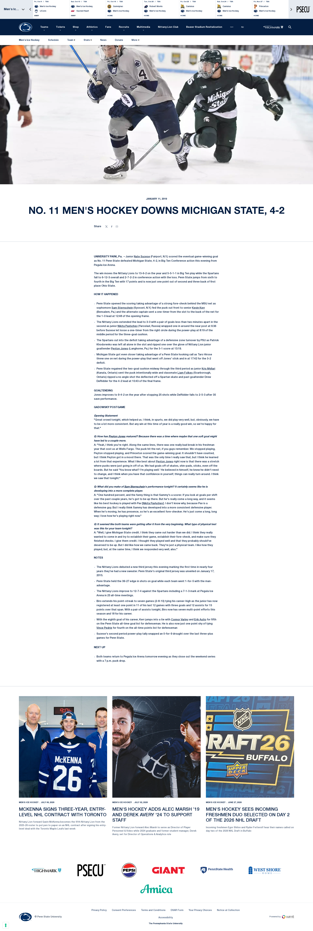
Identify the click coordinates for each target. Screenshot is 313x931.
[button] (30, 9)
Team (70, 40)
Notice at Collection (228, 910)
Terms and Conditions (153, 910)
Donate (119, 41)
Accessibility (165, 917)
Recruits (124, 27)
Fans (108, 27)
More (134, 40)
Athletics (92, 27)
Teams (44, 27)
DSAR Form (177, 910)
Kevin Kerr (198, 308)
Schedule (53, 40)
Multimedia (143, 27)
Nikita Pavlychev (128, 326)
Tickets (60, 27)
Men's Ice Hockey (28, 802)
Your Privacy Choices (200, 910)
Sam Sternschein (122, 308)
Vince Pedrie (104, 628)
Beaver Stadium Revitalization (204, 27)
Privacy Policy (99, 910)
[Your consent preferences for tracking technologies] (6, 925)
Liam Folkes (185, 373)
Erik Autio (200, 620)
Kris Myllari (208, 369)
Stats (87, 40)
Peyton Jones (119, 349)
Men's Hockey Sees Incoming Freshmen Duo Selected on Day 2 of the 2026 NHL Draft (248, 814)
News (103, 40)
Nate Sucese (142, 257)
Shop (76, 27)
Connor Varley (179, 620)
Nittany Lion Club (168, 27)
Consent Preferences (124, 910)
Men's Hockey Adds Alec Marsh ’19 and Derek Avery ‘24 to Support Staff (156, 814)
